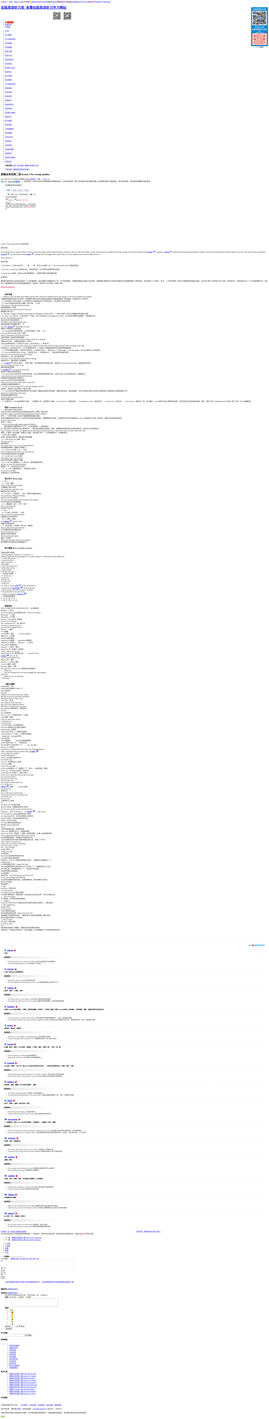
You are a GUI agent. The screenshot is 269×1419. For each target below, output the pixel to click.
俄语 (78, 2)
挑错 (6, 1250)
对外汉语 (107, 2)
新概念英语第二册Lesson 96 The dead (22, 1374)
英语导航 (8, 125)
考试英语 (12, 1352)
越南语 (71, 2)
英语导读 (8, 145)
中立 (14, 1297)
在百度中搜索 (62, 1282)
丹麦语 (98, 2)
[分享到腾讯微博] (14, 181)
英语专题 (49, 1405)
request (10, 988)
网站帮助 (58, 1405)
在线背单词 (9, 104)
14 (7, 786)
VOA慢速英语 (10, 39)
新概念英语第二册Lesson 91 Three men (23, 1385)
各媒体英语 (13, 1348)
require (11, 1157)
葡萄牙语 (63, 2)
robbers (10, 1082)
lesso (27, 1259)
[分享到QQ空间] (9, 181)
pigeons (10, 969)
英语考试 (8, 96)
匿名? (23, 1326)
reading (11, 1175)
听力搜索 (8, 120)
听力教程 (8, 35)
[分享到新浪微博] (12, 181)
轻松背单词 (9, 59)
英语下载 (8, 51)
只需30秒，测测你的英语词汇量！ (17, 169)
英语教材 (8, 80)
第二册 (22, 1259)
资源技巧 (8, 100)
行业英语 (12, 1361)
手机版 (7, 27)
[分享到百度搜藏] (18, 181)
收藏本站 (8, 25)
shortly (11, 1213)
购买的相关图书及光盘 (23, 1282)
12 (8, 655)
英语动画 (8, 88)
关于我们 (24, 1405)
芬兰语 (85, 2)
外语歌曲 (8, 47)
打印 (6, 1252)
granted (10, 1063)
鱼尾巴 (33, 179)
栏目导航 (32, 1405)
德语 (28, 2)
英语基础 (12, 1357)
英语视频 (8, 133)
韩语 (16, 2)
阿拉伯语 (54, 2)
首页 (14, 165)
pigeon (10, 950)
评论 (9, 1244)
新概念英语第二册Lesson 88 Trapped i (22, 1391)
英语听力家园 (10, 112)
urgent (10, 1025)
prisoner (12, 1138)
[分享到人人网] (16, 181)
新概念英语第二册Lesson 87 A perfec (22, 1394)
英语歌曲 (8, 43)
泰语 (91, 2)
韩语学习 (8, 72)
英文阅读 (8, 64)
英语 (4, 2)
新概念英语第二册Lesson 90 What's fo (22, 1387)
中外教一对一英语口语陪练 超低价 (13, 1231)
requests (11, 1006)
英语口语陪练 (14, 1365)
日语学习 (8, 161)
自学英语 (12, 1354)
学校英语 (12, 1350)
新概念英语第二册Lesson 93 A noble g (22, 1380)
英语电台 (8, 141)
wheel (9, 1100)
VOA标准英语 (10, 84)
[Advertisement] (16, 228)
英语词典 (8, 108)
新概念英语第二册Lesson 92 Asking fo (22, 1382)
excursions (13, 1119)
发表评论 (8, 1329)
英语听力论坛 (10, 68)
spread (10, 1044)
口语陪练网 (9, 129)
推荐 (8, 1246)
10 (21, 587)
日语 (10, 2)
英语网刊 (8, 153)
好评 (22, 1297)
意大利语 (44, 2)
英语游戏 (8, 92)
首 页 (7, 31)
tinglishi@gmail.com (40, 1409)
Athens (11, 1194)
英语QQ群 (9, 137)
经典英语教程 (14, 1346)
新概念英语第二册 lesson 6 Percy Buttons (26, 1240)
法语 (22, 2)
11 (25, 593)
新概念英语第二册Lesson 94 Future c (22, 1378)
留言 (19, 1409)
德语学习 (8, 117)
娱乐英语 (12, 1363)
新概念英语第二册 (31, 165)
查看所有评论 (13, 1289)
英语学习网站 (10, 157)
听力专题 (8, 76)
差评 (29, 1297)
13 (37, 751)
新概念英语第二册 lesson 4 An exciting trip (27, 1237)
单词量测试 (13, 1368)
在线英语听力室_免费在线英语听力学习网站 (33, 7)
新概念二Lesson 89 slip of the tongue (22, 1389)
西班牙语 (35, 2)
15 (34, 811)
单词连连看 (9, 149)
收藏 (6, 1248)
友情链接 (41, 1405)
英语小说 (8, 55)
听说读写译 (13, 1359)
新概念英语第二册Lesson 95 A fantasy (22, 1376)
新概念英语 (15, 1259)
